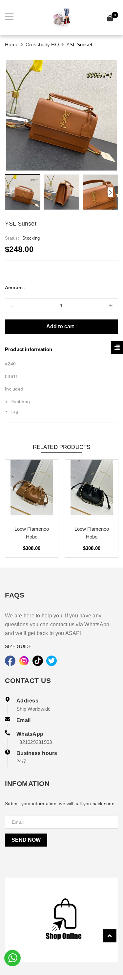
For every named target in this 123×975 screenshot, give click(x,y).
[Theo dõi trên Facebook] (10, 661)
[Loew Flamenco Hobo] (31, 490)
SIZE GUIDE (18, 646)
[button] (110, 192)
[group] (61, 115)
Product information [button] (28, 349)
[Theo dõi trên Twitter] (51, 661)
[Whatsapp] (12, 957)
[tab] (61, 349)
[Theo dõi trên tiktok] (37, 661)
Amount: (15, 287)
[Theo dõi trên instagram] (24, 661)
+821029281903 (34, 742)
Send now (26, 840)
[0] (110, 19)
